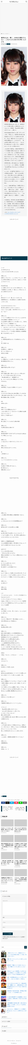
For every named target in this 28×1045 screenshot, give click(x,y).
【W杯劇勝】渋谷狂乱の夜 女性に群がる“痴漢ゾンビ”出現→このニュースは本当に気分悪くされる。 (17, 1004)
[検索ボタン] (26, 1)
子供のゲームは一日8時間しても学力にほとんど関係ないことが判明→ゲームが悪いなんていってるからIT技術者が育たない (17, 973)
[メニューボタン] (1, 1)
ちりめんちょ (14, 1)
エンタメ (4, 796)
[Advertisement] (14, 18)
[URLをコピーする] (25, 803)
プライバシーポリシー (11, 1040)
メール (4, 922)
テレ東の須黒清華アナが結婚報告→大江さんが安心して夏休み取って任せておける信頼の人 (17, 998)
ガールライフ (18, 1040)
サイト (4, 927)
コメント (5, 900)
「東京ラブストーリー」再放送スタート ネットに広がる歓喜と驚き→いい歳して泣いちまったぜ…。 (17, 954)
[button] (3, 803)
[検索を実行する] (25, 947)
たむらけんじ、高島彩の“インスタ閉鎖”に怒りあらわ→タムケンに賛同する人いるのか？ (17, 1011)
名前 (3, 917)
